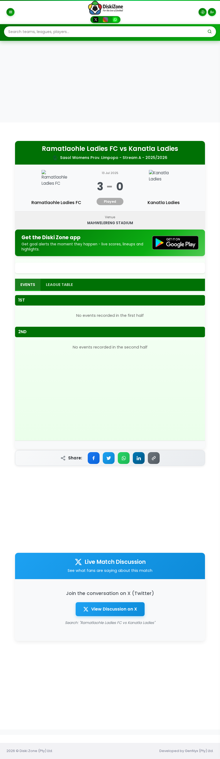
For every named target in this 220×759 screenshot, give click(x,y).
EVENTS (27, 284)
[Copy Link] (154, 458)
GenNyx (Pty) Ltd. (199, 750)
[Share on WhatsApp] (124, 458)
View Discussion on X (114, 609)
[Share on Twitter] (109, 458)
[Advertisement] (110, 82)
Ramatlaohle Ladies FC (80, 149)
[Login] (203, 12)
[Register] (212, 12)
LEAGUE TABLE (59, 284)
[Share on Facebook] (94, 458)
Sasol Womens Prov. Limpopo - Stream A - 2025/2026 (113, 157)
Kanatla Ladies (153, 149)
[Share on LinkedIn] (139, 458)
